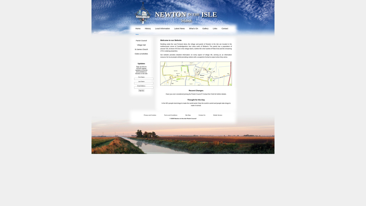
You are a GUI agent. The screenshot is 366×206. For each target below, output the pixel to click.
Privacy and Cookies (150, 115)
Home (137, 28)
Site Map (188, 115)
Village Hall (141, 45)
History (148, 28)
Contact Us (202, 115)
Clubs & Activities (141, 54)
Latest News (179, 28)
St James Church (141, 49)
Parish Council (141, 41)
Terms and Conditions (170, 115)
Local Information (162, 28)
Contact (225, 28)
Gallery (205, 28)
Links (215, 28)
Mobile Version (217, 115)
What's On (193, 28)
